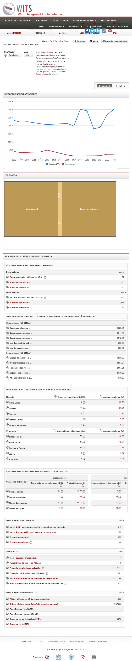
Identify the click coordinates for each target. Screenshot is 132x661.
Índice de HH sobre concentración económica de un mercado (37, 527)
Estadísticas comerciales (17, 20)
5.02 (122, 424)
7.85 (122, 413)
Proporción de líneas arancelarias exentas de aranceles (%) (36, 583)
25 (59, 502)
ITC (47, 656)
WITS (34, 8)
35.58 (121, 402)
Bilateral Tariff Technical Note (55, 41)
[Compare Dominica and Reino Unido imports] (83, 441)
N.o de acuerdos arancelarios (23, 557)
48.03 (79, 502)
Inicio (41, 26)
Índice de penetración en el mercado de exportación (33, 532)
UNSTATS (71, 656)
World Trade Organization (83, 656)
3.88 (80, 496)
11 (81, 407)
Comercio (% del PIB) (19, 624)
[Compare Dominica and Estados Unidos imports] (83, 436)
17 (81, 441)
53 (81, 436)
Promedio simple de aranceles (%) (25, 568)
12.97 (121, 441)
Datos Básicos (14, 32)
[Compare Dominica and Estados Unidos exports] (84, 419)
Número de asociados (19, 287)
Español (84, 23)
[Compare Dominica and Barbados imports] (83, 458)
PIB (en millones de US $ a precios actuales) (29, 599)
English (74, 23)
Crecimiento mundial (19, 537)
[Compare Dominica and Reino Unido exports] (84, 402)
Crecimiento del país (19, 542)
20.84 (121, 407)
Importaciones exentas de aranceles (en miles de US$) (34, 578)
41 (117, 496)
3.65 (122, 458)
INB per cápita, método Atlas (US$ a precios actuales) (34, 604)
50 (117, 502)
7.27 (122, 419)
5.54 (122, 453)
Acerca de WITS (56, 26)
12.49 (121, 447)
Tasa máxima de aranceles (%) (23, 562)
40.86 (121, 436)
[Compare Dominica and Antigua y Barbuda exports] (84, 424)
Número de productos (20, 282)
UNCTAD (59, 656)
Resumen (40, 32)
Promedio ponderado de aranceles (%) (27, 573)
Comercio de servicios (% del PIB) (25, 619)
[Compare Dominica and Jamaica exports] (84, 407)
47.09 (79, 491)
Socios (62, 32)
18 (81, 402)
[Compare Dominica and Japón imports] (83, 453)
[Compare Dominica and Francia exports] (84, 413)
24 (59, 491)
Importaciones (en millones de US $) (26, 297)
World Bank (94, 656)
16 (81, 447)
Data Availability (42, 74)
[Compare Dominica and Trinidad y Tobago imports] (83, 447)
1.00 (80, 507)
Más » (121, 272)
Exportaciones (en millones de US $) (26, 277)
